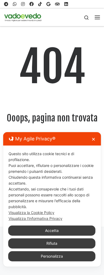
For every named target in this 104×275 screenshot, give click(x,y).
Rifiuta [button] (51, 243)
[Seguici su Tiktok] (40, 4)
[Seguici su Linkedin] (66, 4)
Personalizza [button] (52, 256)
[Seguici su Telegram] (6, 4)
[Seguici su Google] (48, 4)
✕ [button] (93, 139)
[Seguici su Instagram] (23, 4)
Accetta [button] (52, 230)
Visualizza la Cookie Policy (31, 212)
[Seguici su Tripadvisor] (57, 4)
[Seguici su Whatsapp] (15, 4)
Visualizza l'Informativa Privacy (35, 218)
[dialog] (52, 199)
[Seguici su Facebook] (31, 4)
